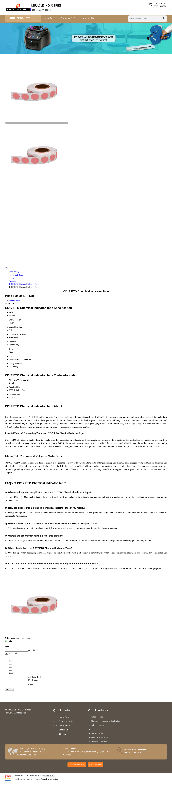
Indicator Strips (97, 717)
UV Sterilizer (96, 729)
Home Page (49, 18)
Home (11, 278)
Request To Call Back (14, 275)
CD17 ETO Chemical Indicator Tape (24, 284)
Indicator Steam (97, 725)
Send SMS (97, 764)
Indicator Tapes (97, 733)
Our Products (20, 18)
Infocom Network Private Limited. (46, 779)
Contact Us (88, 18)
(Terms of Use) (49, 776)
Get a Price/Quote (12, 300)
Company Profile (69, 18)
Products (12, 281)
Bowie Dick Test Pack (99, 737)
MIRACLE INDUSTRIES (46, 7)
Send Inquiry (13, 272)
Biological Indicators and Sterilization (105, 721)
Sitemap (62, 734)
